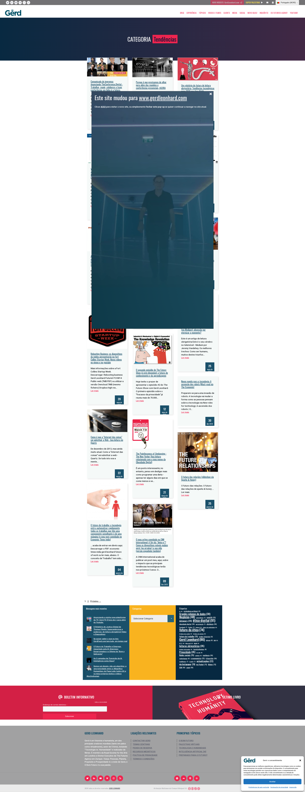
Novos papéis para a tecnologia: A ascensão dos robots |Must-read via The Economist (197, 384)
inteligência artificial (192, 611)
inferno (209, 640)
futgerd (199, 627)
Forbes (191, 627)
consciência (201, 618)
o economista (198, 658)
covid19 (211, 617)
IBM (216, 640)
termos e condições (143, 759)
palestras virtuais (189, 744)
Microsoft (189, 643)
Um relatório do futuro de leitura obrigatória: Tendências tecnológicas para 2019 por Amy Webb (197, 88)
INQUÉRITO (264, 12)
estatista (198, 655)
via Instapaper (187, 664)
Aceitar (272, 782)
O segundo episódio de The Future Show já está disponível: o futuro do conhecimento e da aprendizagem (152, 372)
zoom (189, 667)
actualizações (205, 661)
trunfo (192, 661)
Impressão (293, 787)
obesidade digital (187, 624)
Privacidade (187, 652)
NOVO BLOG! (252, 12)
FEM (182, 667)
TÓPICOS (202, 12)
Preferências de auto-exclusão (259, 787)
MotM (196, 643)
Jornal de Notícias (199, 649)
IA (181, 611)
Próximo (95, 601)
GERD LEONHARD (114, 788)
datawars (185, 621)
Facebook (183, 627)
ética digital (204, 620)
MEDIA (234, 12)
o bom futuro (186, 740)
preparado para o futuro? (193, 755)
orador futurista (206, 637)
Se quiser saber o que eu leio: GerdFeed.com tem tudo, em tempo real (110, 640)
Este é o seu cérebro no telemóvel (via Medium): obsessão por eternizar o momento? (196, 329)
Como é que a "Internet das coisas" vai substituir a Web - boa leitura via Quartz (107, 440)
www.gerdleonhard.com (163, 97)
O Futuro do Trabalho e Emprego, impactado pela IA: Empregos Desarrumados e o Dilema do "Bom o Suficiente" (109, 650)
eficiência (212, 624)
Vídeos (212, 664)
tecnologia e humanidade (192, 748)
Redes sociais (186, 655)
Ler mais (185, 358)
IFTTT (181, 643)
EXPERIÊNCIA (191, 12)
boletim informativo (185, 649)
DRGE (182, 12)
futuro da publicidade (210, 627)
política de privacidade (145, 755)
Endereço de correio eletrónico (55, 705)
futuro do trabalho (188, 636)
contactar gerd (141, 740)
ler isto (199, 652)
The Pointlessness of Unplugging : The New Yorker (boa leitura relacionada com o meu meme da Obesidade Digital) (151, 458)
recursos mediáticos (144, 751)
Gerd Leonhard (192, 639)
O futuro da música (199, 634)
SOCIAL (242, 12)
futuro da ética (191, 630)
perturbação (201, 624)
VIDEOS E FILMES (214, 12)
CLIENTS (227, 12)
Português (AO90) (288, 2)
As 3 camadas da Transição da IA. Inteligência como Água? (108, 659)
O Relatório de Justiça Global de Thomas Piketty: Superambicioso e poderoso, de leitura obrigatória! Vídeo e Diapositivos (110, 630)
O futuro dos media (185, 634)
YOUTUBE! (294, 12)
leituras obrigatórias (191, 646)
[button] (300, 760)
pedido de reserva (142, 748)
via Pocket (201, 664)
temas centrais (141, 744)
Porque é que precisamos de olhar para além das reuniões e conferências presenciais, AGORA (151, 85)
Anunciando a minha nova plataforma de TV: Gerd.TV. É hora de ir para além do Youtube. (110, 620)
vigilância (208, 655)
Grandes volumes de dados (194, 614)
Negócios (187, 617)
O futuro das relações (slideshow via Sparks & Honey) (197, 478)
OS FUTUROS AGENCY (279, 12)
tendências (183, 661)
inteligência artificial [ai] (192, 751)
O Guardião (211, 658)
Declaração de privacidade (279, 787)
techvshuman (184, 658)
